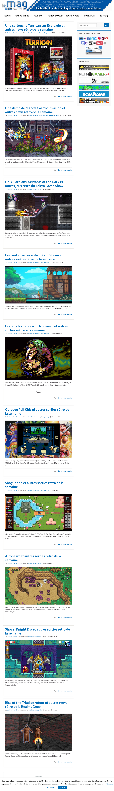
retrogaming (22, 15)
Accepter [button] (62, 787)
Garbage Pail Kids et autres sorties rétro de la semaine (37, 411)
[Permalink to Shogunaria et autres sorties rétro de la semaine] (38, 512)
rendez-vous (55, 15)
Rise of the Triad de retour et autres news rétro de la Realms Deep (36, 704)
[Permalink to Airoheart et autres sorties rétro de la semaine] (38, 586)
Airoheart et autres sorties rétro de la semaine (33, 558)
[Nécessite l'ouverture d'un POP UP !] (94, 50)
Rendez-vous (38, 115)
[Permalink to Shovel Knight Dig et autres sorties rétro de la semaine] (38, 659)
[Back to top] (109, 786)
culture (39, 15)
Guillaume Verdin (12, 33)
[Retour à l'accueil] (57, 6)
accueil (7, 15)
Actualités (31, 33)
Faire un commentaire (64, 96)
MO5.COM (90, 15)
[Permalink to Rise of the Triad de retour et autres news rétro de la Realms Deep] (38, 732)
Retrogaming (46, 33)
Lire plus (38, 776)
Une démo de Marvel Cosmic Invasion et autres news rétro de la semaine (35, 110)
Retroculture (38, 33)
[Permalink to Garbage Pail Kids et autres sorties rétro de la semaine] (38, 439)
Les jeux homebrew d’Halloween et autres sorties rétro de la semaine (36, 328)
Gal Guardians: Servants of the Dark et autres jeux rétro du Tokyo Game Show (34, 184)
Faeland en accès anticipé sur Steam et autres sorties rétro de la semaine (34, 257)
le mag (104, 15)
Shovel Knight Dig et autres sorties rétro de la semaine (37, 631)
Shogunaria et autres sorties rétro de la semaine (34, 485)
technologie (73, 15)
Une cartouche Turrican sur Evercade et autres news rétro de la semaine (35, 27)
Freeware (37, 262)
